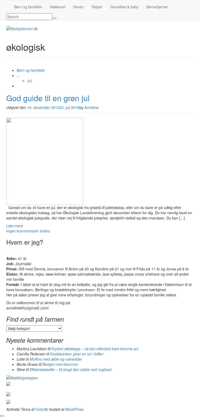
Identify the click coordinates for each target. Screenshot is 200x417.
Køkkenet (57, 6)
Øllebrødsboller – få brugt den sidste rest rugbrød (70, 369)
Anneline (91, 107)
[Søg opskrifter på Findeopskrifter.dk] (22, 377)
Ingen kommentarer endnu (28, 230)
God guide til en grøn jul (48, 97)
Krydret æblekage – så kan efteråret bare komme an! (95, 348)
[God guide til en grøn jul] (44, 160)
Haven (78, 6)
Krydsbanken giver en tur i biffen (76, 353)
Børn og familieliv (28, 6)
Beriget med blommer (60, 364)
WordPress (74, 409)
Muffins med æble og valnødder (56, 359)
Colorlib (41, 409)
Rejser (97, 6)
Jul (29, 80)
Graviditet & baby (124, 6)
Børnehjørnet (157, 6)
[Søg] (54, 18)
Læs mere (14, 225)
